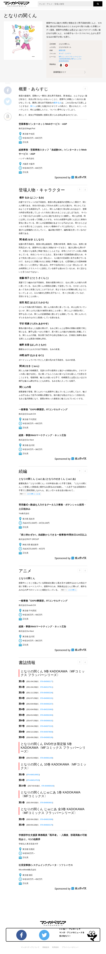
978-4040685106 (46, 737)
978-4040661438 (46, 758)
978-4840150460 (46, 709)
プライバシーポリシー (70, 947)
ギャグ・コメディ (65, 53)
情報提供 (45, 947)
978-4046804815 (46, 803)
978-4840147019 (33, 780)
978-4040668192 (46, 721)
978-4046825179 (46, 825)
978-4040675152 (46, 726)
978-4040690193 (47, 786)
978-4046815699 (46, 819)
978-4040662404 (46, 715)
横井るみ (57, 103)
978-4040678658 (46, 732)
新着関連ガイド (59, 72)
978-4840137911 (46, 687)
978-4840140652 (33, 775)
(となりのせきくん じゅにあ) (47, 479)
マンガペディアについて (30, 947)
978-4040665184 (46, 693)
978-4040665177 (46, 681)
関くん (33, 106)
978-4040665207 (46, 704)
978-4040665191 (46, 698)
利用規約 (55, 947)
